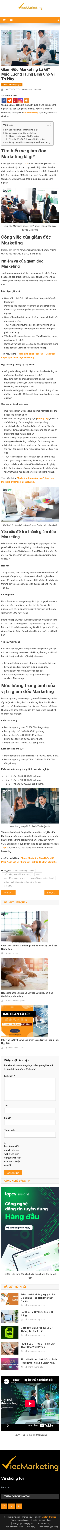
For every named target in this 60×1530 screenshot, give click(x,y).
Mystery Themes (49, 1517)
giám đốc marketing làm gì (42, 878)
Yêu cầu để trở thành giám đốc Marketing (27, 139)
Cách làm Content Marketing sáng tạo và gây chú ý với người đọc (29, 947)
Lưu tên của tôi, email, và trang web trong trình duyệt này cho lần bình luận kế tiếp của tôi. (12, 1156)
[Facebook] (4, 100)
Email (7, 1118)
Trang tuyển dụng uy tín (23, 1523)
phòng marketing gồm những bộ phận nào (22, 882)
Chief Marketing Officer (24, 870)
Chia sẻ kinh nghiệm (12, 85)
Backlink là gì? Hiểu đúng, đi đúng (37, 1314)
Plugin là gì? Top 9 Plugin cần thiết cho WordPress (38, 1345)
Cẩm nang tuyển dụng (20, 1520)
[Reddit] (9, 100)
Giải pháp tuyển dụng (42, 1520)
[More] (26, 100)
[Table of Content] (48, 125)
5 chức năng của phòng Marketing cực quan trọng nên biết (53, 892)
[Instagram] (20, 100)
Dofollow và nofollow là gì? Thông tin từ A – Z (37, 1329)
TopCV (4, 847)
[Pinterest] (15, 100)
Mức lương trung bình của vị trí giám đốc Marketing (27, 142)
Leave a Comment (33, 89)
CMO (38, 874)
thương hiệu (43, 418)
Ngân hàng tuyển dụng (48, 1527)
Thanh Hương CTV (16, 1048)
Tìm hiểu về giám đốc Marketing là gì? (21, 130)
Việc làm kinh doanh (14, 1527)
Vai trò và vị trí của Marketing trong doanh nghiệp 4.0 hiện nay (10, 892)
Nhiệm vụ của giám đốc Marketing (24, 136)
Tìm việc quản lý (43, 1523)
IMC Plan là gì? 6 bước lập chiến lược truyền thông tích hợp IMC (30, 1042)
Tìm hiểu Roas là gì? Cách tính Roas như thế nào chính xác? (39, 1361)
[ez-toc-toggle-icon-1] (46, 125)
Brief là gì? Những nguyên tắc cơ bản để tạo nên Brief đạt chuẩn (38, 1298)
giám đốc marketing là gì (15, 878)
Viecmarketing (30, 112)
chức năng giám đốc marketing (17, 874)
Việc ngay (31, 1527)
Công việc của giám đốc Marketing (20, 133)
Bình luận (9, 1076)
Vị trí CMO (8, 886)
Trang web (9, 1130)
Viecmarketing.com (16, 1001)
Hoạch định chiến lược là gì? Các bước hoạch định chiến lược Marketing (27, 994)
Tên (7, 1105)
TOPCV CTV (14, 89)
